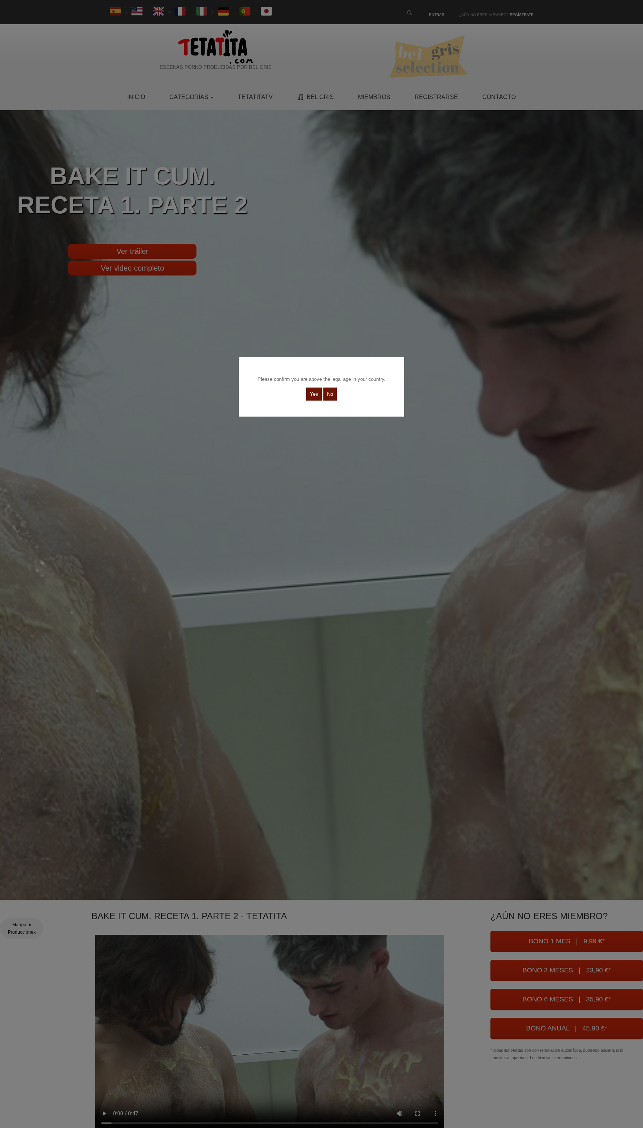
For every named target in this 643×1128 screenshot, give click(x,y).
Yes (314, 394)
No (330, 394)
